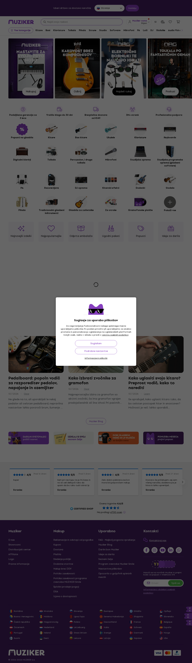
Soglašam (96, 343)
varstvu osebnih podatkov (115, 335)
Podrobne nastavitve (96, 351)
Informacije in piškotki (96, 358)
